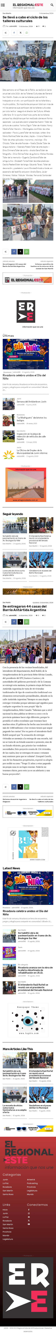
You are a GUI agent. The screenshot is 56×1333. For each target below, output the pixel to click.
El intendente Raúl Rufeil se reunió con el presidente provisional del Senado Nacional (40, 539)
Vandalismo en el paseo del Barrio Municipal (40, 572)
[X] (20, 32)
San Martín (7, 13)
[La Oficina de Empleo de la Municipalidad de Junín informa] (9, 453)
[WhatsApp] (26, 32)
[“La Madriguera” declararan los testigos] (9, 420)
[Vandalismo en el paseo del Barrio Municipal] (41, 560)
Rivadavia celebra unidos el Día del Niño (24, 377)
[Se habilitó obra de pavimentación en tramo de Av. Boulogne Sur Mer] (15, 525)
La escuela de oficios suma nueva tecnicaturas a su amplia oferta (14, 573)
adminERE (13, 26)
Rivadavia (7, 372)
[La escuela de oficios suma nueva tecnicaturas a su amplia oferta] (15, 560)
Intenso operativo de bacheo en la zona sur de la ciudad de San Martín (42, 266)
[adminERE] (4, 26)
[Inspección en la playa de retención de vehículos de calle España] (9, 436)
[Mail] (29, 1217)
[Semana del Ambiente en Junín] (9, 404)
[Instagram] (29, 1214)
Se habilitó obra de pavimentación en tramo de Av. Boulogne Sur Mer (14, 538)
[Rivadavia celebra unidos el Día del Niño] (26, 354)
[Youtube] (29, 1224)
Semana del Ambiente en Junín (31, 401)
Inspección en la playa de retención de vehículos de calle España (31, 436)
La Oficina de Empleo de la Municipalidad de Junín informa (32, 451)
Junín (19, 399)
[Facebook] (14, 32)
